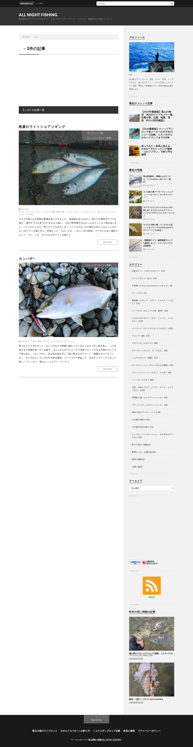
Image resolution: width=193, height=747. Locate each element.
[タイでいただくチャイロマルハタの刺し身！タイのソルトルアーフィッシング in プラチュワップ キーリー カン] (135, 212)
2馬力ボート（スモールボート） (146, 271)
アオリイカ (30, 212)
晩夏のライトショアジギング (44, 126)
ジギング (69, 212)
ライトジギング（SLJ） (142, 278)
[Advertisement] (68, 77)
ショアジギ (46, 212)
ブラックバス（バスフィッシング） (148, 405)
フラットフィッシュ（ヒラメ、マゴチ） (150, 372)
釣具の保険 (137, 459)
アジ (95, 212)
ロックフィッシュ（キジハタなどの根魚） (151, 365)
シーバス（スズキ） (141, 380)
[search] (172, 3)
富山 (31, 214)
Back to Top (96, 720)
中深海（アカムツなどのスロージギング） (151, 285)
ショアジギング (86, 212)
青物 (58, 212)
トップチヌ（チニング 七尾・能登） (148, 310)
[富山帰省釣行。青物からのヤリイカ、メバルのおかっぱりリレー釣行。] (135, 181)
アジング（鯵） (98, 133)
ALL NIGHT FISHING (38, 15)
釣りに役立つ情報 (140, 444)
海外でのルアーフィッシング (145, 412)
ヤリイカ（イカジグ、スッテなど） (148, 350)
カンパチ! (27, 258)
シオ (23, 212)
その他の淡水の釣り (141, 427)
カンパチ (25, 214)
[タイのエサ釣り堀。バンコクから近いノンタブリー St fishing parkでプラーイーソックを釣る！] (135, 229)
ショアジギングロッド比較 (106, 730)
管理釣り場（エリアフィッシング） (148, 397)
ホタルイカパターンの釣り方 (75, 730)
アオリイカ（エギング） (143, 343)
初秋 (62, 212)
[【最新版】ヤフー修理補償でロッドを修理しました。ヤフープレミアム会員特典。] (135, 245)
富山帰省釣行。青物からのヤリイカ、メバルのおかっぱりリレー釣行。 (157, 179)
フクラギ (45, 341)
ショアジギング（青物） (102, 138)
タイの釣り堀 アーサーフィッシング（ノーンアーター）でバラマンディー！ (158, 194)
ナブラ (38, 212)
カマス (76, 212)
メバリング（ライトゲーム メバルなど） (150, 328)
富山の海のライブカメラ (44, 730)
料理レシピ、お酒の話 (142, 452)
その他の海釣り (139, 419)
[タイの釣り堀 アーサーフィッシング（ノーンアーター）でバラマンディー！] (135, 196)
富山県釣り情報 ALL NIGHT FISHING (104, 740)
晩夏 (53, 212)
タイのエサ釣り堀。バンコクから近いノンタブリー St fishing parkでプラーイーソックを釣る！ (158, 227)
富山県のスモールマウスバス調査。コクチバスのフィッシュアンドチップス (151, 654)
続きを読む (107, 242)
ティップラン (138, 293)
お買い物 (136, 466)
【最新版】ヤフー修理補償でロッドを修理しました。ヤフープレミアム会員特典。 (158, 243)
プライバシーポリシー (149, 730)
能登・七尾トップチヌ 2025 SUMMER (146, 699)
